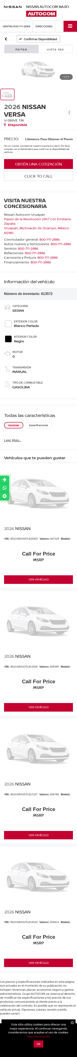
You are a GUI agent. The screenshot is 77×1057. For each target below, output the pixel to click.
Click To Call (38, 176)
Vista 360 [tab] (55, 49)
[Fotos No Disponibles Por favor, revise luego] (38, 68)
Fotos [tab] (21, 49)
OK (39, 1044)
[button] (6, 39)
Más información (38, 1036)
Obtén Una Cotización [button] (38, 164)
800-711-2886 (49, 239)
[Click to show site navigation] (70, 26)
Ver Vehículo (39, 579)
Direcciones (44, 26)
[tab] (13, 425)
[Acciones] (69, 112)
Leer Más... (12, 440)
